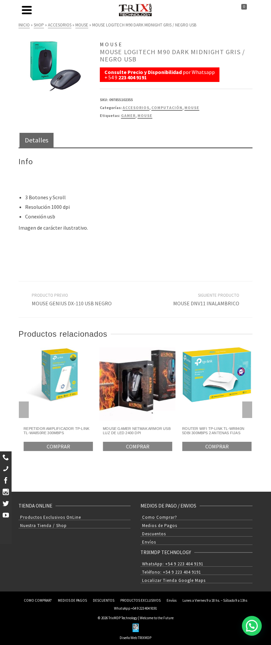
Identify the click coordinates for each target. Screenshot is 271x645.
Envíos (149, 542)
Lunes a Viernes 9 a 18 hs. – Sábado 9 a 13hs (214, 600)
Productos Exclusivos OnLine (50, 517)
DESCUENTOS (103, 600)
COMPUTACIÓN (166, 107)
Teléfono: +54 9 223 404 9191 (171, 572)
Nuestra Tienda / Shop (43, 525)
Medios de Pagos (159, 525)
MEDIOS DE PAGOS (72, 600)
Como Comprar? (159, 517)
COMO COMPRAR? (38, 600)
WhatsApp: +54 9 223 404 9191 (172, 564)
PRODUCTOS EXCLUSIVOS (140, 600)
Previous (24, 409)
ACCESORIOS (136, 107)
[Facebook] (6, 480)
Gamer (128, 115)
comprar (56, 446)
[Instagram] (6, 492)
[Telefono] (6, 468)
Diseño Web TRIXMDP (135, 637)
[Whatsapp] (6, 457)
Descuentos (154, 534)
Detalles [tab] (36, 140)
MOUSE (191, 107)
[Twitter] (6, 503)
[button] (252, 626)
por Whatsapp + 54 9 (159, 75)
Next (247, 409)
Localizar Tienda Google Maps (174, 580)
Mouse (144, 115)
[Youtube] (6, 515)
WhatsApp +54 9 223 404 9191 (135, 608)
